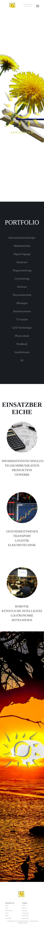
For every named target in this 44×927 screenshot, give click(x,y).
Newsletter (25, 915)
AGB (6, 905)
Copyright (8, 918)
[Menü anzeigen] (37, 6)
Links (7, 915)
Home (24, 905)
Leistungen (25, 913)
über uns (24, 908)
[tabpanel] (28, 5)
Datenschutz (9, 910)
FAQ (6, 908)
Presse (7, 913)
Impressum (25, 918)
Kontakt (24, 910)
